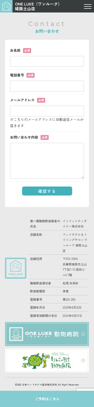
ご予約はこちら (47, 398)
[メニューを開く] (87, 6)
